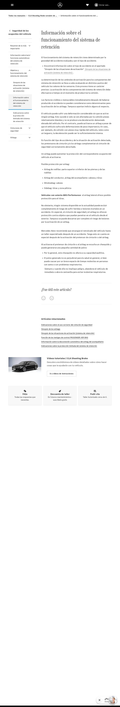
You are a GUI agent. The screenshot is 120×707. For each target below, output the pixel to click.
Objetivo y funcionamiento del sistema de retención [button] (19, 73)
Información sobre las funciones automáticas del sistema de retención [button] (19, 59)
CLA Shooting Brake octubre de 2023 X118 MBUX (43, 15)
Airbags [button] (13, 137)
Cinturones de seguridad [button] (16, 129)
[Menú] (12, 5)
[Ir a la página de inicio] (60, 5)
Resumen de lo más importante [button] (18, 47)
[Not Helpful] (51, 298)
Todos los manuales (17, 15)
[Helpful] (43, 298)
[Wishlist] (87, 5)
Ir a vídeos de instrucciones (62, 373)
